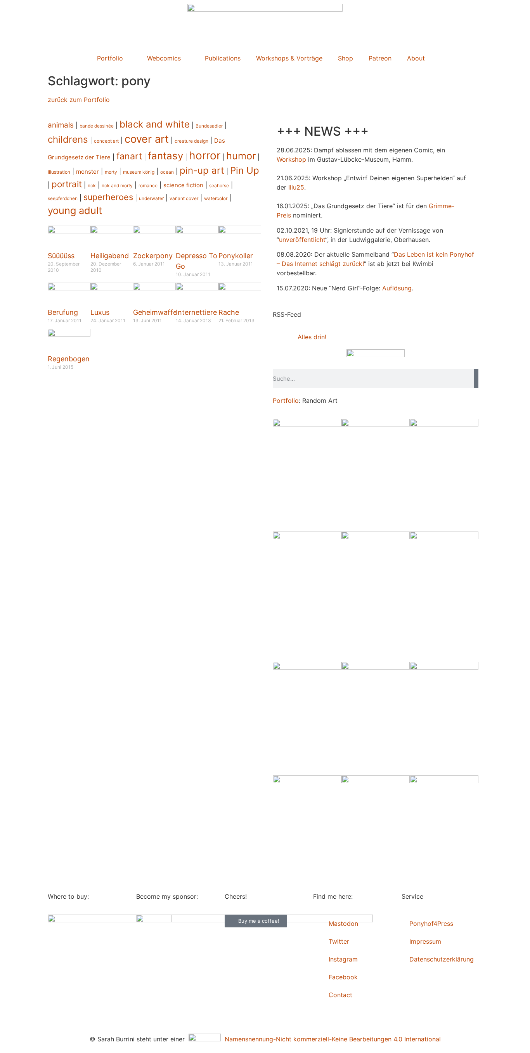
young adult (75, 210)
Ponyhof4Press (431, 923)
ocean (167, 172)
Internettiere (196, 312)
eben (417, 254)
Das (399, 254)
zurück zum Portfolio (79, 100)
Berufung (63, 312)
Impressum (425, 941)
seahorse (219, 185)
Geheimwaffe (155, 312)
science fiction (183, 185)
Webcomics (164, 58)
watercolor (215, 198)
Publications (223, 58)
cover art (147, 139)
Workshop (291, 159)
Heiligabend (109, 256)
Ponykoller (235, 256)
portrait (67, 184)
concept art (106, 141)
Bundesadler (209, 126)
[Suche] (476, 378)
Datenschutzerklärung (441, 959)
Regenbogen (69, 359)
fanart (129, 156)
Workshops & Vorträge (289, 58)
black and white (155, 124)
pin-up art (202, 170)
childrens (68, 139)
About (416, 58)
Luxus (99, 312)
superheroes (108, 197)
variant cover (184, 198)
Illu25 (296, 187)
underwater (151, 198)
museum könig (138, 172)
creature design (191, 141)
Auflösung (397, 288)
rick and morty (117, 185)
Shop (345, 58)
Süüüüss (61, 256)
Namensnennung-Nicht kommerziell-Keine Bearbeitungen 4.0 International (331, 1039)
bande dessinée (97, 126)
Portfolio (110, 58)
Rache (228, 312)
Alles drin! (312, 337)
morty (111, 172)
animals (61, 125)
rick (92, 185)
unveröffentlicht (302, 239)
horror (204, 155)
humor (241, 156)
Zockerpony (153, 256)
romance (148, 185)
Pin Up (244, 170)
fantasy (165, 156)
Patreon (380, 58)
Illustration (59, 172)
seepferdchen (63, 198)
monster (87, 171)
